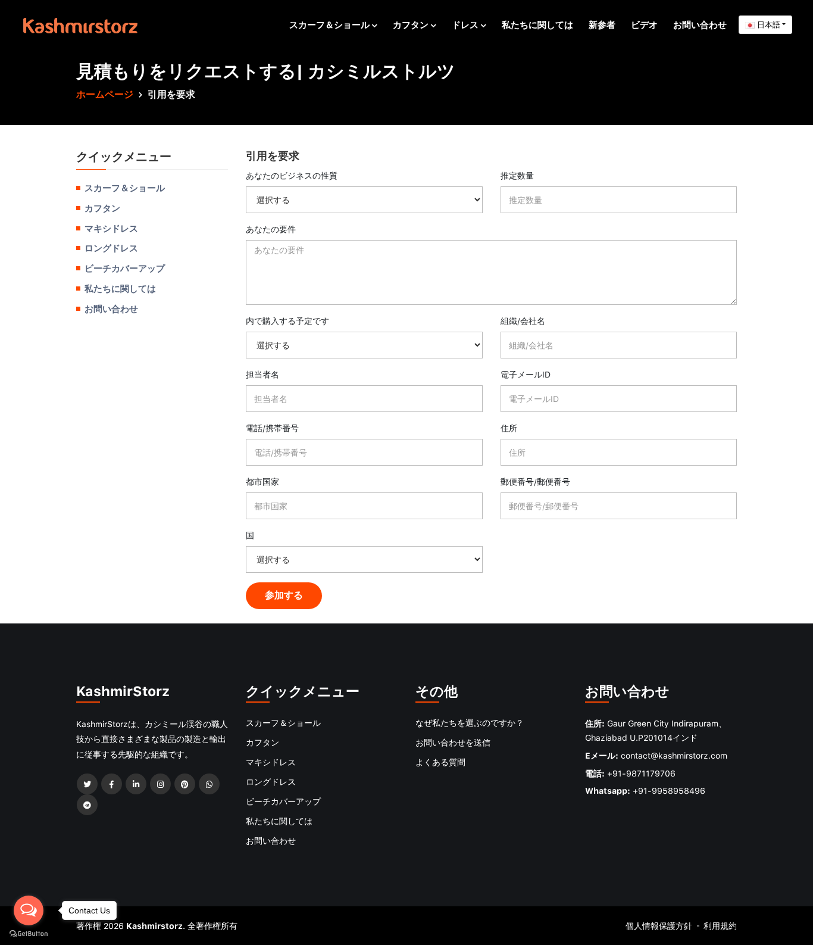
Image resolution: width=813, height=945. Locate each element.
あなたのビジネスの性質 (291, 175)
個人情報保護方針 (659, 925)
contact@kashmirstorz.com (674, 755)
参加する (284, 594)
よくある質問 (440, 762)
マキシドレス (111, 228)
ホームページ (104, 94)
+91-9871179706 (641, 773)
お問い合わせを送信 (452, 742)
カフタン (412, 24)
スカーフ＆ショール (330, 24)
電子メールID (526, 374)
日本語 (767, 24)
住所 (509, 427)
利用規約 (720, 925)
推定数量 (517, 175)
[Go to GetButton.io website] (29, 933)
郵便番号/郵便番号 (535, 481)
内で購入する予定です (287, 320)
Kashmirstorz (154, 925)
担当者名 (262, 374)
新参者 (602, 24)
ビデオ (644, 24)
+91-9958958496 (669, 790)
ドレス (466, 24)
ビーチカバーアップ (125, 268)
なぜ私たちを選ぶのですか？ (469, 722)
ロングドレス (111, 248)
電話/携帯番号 (272, 427)
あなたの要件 (271, 229)
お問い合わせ (700, 24)
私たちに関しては (537, 24)
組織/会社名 (523, 320)
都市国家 (262, 481)
